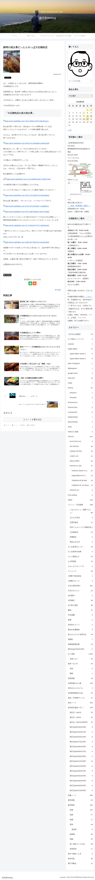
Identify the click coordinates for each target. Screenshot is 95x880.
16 (91, 116)
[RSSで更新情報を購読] (34, 283)
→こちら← (88, 297)
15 (87, 116)
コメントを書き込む (32, 419)
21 (84, 119)
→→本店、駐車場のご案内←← (79, 206)
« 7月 (70, 130)
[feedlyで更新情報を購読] (30, 283)
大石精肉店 (8, 275)
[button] (91, 81)
